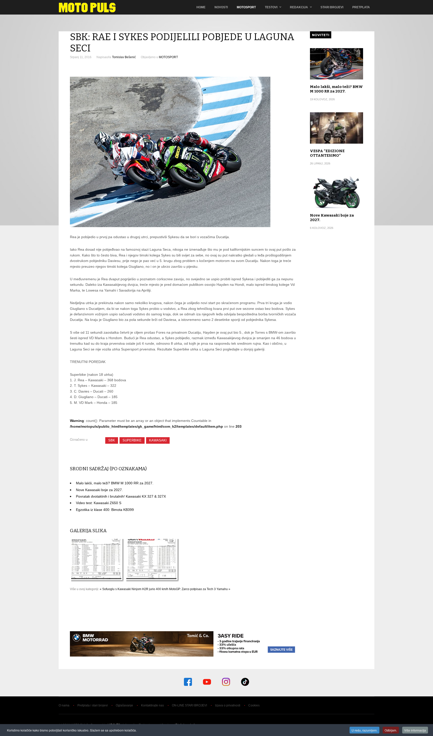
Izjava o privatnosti (227, 705)
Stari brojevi (331, 7)
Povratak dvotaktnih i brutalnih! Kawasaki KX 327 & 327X (121, 496)
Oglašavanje (124, 705)
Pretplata (361, 7)
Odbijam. (391, 730)
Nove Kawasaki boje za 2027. (99, 490)
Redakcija (299, 7)
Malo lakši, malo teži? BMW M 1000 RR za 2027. (114, 483)
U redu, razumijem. (364, 730)
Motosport (246, 7)
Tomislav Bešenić (124, 57)
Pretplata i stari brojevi (92, 705)
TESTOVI (271, 7)
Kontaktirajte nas (152, 705)
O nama (64, 705)
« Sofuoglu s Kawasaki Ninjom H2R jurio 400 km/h (134, 589)
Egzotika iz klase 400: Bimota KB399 (105, 510)
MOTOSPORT (168, 57)
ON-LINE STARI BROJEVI (189, 705)
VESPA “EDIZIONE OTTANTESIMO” (327, 153)
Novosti (221, 7)
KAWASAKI (158, 440)
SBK (111, 440)
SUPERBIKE (132, 440)
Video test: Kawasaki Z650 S (98, 503)
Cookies (254, 705)
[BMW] (184, 655)
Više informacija (415, 730)
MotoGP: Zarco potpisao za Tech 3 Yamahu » (199, 589)
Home (200, 7)
